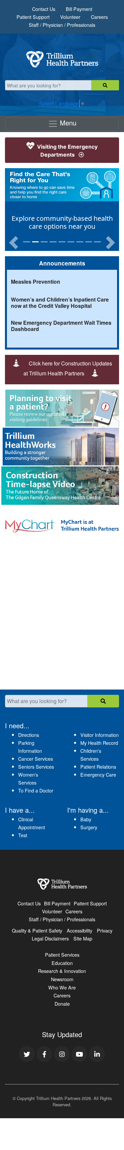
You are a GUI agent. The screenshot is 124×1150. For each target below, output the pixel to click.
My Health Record (99, 742)
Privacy (104, 930)
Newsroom (62, 979)
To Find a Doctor (35, 790)
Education (62, 962)
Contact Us (43, 8)
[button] (13, 242)
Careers (99, 16)
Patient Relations (98, 766)
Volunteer (70, 16)
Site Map (82, 938)
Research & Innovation (62, 970)
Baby (85, 819)
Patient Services (62, 954)
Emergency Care (98, 774)
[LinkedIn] (97, 1054)
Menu (67, 122)
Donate (62, 1003)
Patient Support (33, 16)
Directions (28, 734)
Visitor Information (99, 734)
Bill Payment (79, 8)
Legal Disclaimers (50, 938)
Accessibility (79, 930)
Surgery (88, 827)
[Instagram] (62, 1054)
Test (22, 835)
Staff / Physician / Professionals (62, 24)
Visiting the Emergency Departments (67, 150)
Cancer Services (35, 758)
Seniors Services (36, 766)
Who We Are (62, 987)
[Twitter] (27, 1054)
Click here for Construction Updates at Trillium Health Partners (67, 368)
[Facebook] (44, 1054)
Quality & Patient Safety (37, 930)
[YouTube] (79, 1054)
